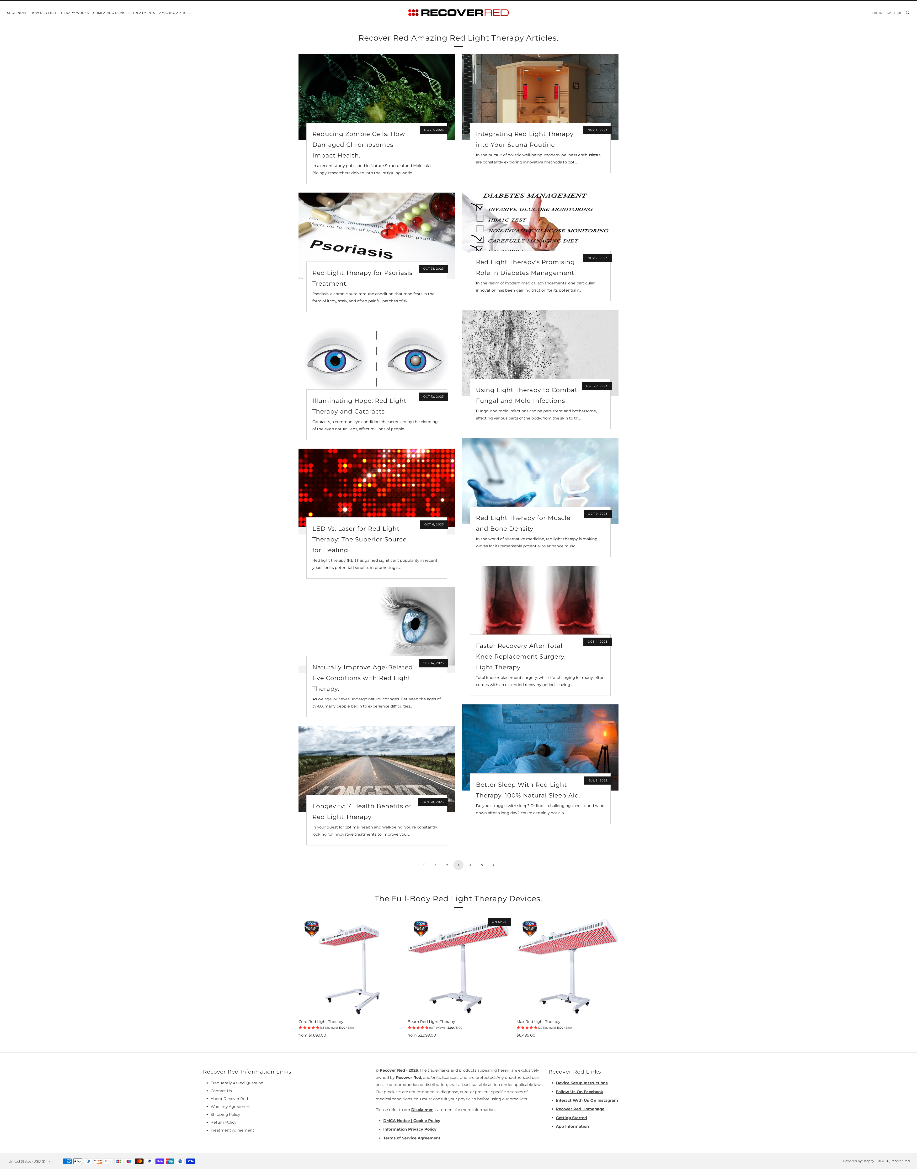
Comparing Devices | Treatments (124, 13)
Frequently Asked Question (237, 1083)
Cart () (894, 13)
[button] (349, 1028)
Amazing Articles (175, 13)
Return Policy (223, 1122)
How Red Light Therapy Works (60, 13)
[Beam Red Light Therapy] (459, 966)
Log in (877, 13)
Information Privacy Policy (410, 1129)
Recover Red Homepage (580, 1109)
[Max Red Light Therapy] (567, 966)
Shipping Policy (225, 1114)
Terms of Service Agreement (411, 1138)
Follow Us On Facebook (579, 1092)
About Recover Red (229, 1098)
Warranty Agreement (231, 1106)
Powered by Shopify (858, 1161)
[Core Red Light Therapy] (349, 966)
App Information (572, 1126)
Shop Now (16, 13)
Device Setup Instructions (582, 1083)
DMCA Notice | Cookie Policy (411, 1120)
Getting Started (571, 1118)
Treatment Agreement (232, 1130)
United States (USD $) (27, 1161)
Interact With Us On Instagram (587, 1100)
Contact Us (221, 1091)
